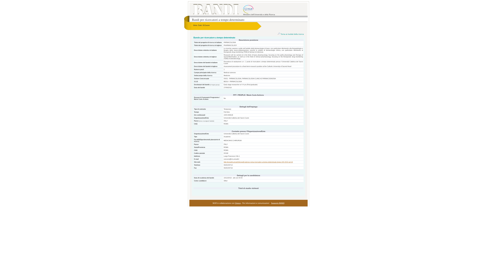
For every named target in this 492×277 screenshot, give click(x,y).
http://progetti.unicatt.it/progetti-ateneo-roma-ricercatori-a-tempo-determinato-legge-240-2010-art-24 (258, 162)
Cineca (238, 203)
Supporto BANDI (277, 203)
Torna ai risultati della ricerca (292, 34)
